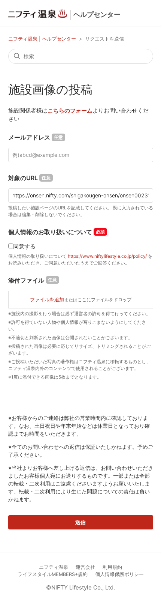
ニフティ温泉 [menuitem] (53, 567)
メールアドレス (35, 137)
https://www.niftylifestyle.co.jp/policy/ (107, 256)
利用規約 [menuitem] (112, 567)
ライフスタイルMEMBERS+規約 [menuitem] (53, 574)
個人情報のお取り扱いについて (50, 232)
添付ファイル (32, 280)
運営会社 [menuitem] (85, 567)
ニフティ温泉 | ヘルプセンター (43, 39)
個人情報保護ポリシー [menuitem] (119, 574)
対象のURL (29, 178)
